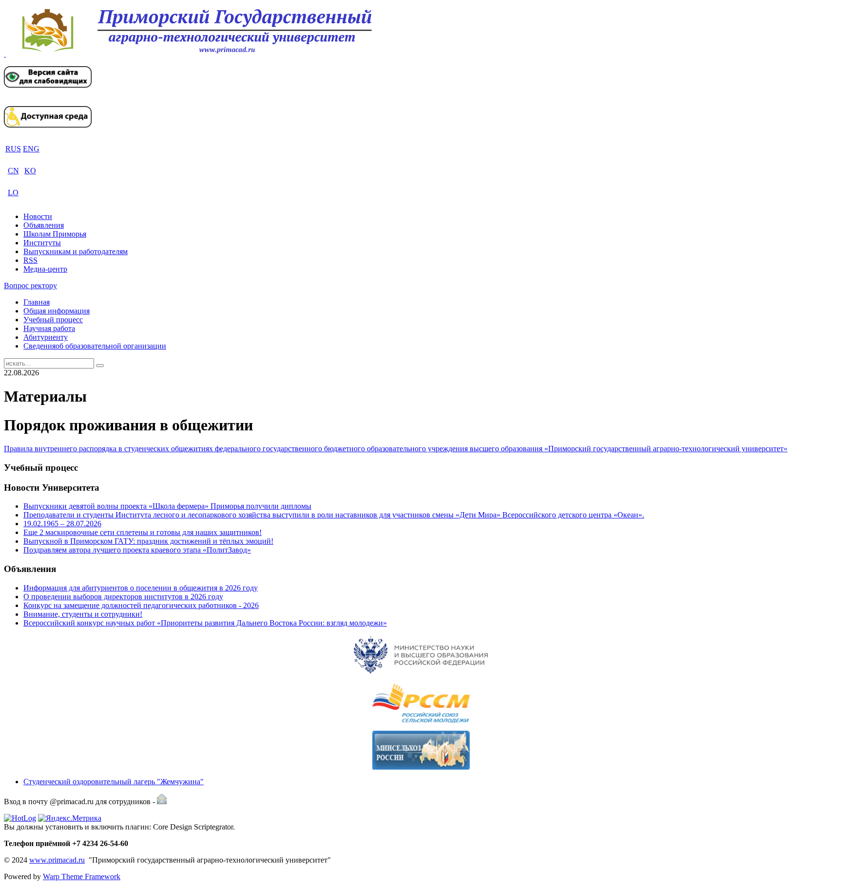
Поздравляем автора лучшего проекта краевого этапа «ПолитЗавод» (137, 550)
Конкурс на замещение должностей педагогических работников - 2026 (141, 605)
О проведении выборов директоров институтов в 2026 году (123, 596)
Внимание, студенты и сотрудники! (82, 614)
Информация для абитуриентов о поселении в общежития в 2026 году (140, 588)
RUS (13, 149)
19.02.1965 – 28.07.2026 (62, 523)
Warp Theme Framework (81, 876)
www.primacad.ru (57, 860)
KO (30, 170)
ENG (31, 149)
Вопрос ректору (30, 285)
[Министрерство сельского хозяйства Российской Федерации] (421, 750)
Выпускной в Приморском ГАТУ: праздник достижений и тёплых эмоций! (148, 541)
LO (13, 192)
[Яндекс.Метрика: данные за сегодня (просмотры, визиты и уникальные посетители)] (69, 818)
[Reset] (100, 365)
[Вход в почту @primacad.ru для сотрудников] (162, 801)
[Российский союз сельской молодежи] (421, 703)
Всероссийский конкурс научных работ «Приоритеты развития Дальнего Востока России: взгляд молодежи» (205, 623)
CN (13, 170)
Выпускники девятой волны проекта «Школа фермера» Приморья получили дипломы (167, 506)
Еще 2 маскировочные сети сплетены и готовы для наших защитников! (142, 532)
